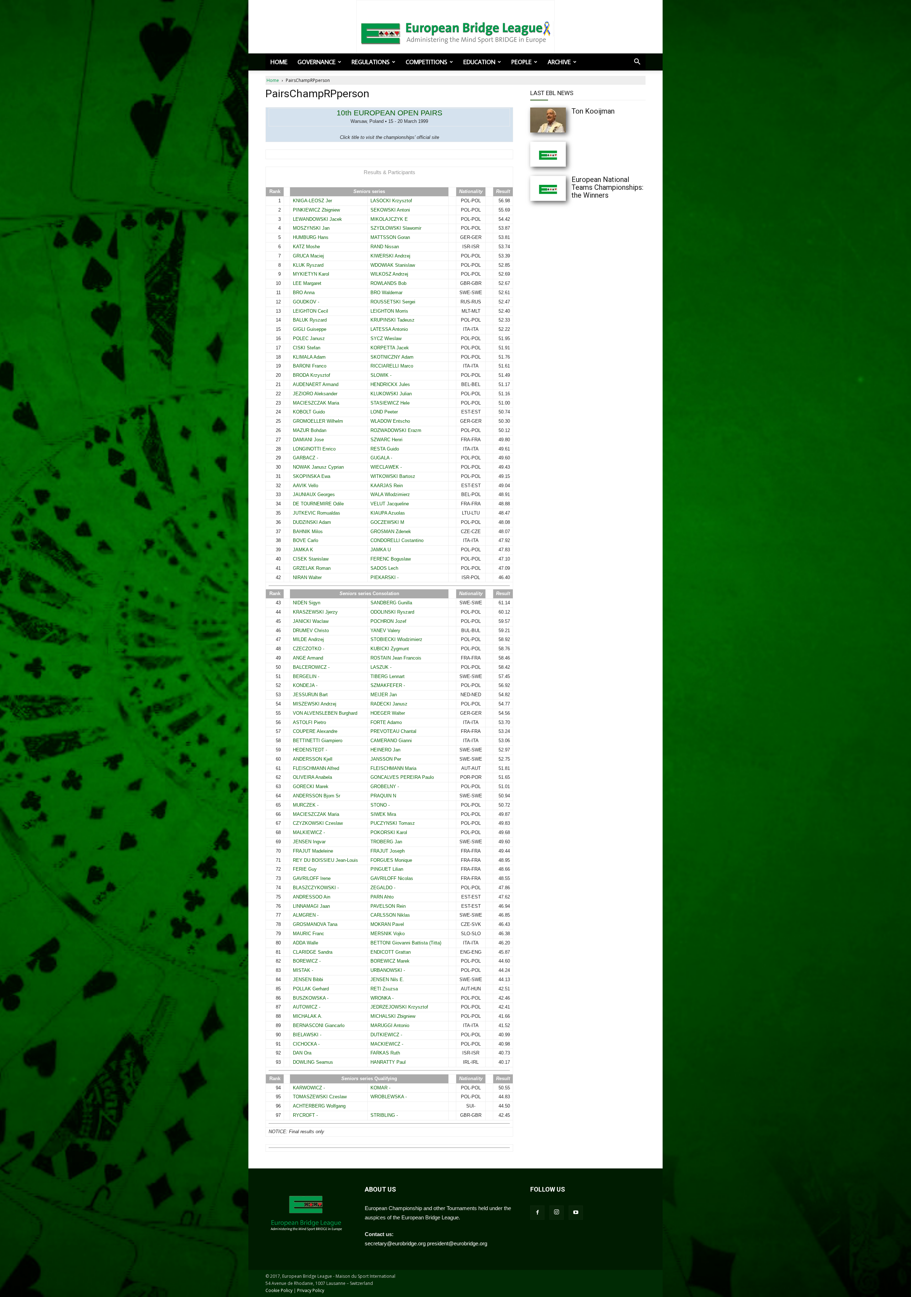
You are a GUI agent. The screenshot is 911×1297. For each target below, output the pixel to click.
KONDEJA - (305, 685)
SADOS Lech (384, 568)
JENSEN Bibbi (308, 979)
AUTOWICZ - (306, 1007)
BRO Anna (304, 292)
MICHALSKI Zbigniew (392, 1016)
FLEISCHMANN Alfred (316, 768)
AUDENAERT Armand (315, 384)
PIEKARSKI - (384, 577)
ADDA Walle (305, 943)
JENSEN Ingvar (309, 841)
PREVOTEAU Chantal (393, 731)
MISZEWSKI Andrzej (314, 704)
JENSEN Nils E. (387, 979)
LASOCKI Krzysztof (391, 200)
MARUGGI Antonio (389, 1025)
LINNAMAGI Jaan (311, 906)
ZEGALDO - (382, 887)
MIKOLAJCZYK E (389, 219)
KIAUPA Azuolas (387, 513)
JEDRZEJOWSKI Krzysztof (399, 1007)
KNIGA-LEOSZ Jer (312, 200)
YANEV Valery (385, 630)
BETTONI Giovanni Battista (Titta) (405, 943)
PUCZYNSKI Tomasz (392, 823)
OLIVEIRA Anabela (312, 777)
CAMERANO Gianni (391, 740)
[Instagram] (556, 1212)
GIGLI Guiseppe (309, 329)
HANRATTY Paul (388, 1062)
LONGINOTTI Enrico (314, 449)
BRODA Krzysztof (311, 375)
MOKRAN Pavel (387, 924)
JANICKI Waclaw (310, 621)
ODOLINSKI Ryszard (392, 612)
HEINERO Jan (385, 749)
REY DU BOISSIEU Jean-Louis (325, 860)
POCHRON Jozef (388, 621)
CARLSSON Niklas (390, 915)
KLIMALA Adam (309, 357)
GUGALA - (381, 457)
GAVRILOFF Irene (312, 878)
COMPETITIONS (426, 62)
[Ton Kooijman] (562, 120)
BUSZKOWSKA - (310, 998)
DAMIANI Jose (308, 439)
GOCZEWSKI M (387, 522)
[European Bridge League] (455, 32)
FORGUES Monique (391, 860)
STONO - (380, 805)
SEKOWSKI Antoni (390, 210)
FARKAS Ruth (385, 1053)
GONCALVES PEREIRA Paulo (402, 777)
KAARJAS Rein (386, 485)
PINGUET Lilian (386, 869)
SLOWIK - (380, 375)
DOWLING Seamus (313, 1062)
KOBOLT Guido (309, 412)
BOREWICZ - (307, 961)
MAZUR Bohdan (309, 430)
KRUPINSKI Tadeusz (392, 320)
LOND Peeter (384, 412)
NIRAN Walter (307, 577)
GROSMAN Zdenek (390, 531)
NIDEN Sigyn (306, 602)
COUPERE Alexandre (315, 731)
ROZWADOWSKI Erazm (395, 430)
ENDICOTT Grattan (390, 952)
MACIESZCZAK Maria (316, 403)
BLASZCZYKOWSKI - (316, 887)
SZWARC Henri (386, 439)
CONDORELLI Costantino (396, 540)
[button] (637, 62)
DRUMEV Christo (311, 630)
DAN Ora (302, 1053)
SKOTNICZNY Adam (392, 357)
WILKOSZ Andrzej (389, 274)
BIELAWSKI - (307, 1034)
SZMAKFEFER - (387, 685)
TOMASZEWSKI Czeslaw (320, 1096)
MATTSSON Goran (390, 237)
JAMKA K (303, 549)
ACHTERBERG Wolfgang (319, 1106)
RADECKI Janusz (388, 704)
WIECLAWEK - (386, 467)
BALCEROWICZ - (311, 667)
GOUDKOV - (306, 301)
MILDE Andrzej (308, 639)
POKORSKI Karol (388, 832)
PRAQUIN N (383, 795)
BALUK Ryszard (310, 320)
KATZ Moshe (306, 246)
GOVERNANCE (316, 62)
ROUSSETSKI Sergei (392, 301)
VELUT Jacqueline (389, 503)
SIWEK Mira (383, 814)
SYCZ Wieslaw (385, 338)
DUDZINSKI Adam (312, 522)
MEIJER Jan (383, 694)
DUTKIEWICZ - (386, 1034)
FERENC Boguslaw (390, 559)
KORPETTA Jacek (389, 347)
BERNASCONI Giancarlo (318, 1025)
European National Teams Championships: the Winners (607, 187)
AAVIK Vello (305, 485)
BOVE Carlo (305, 540)
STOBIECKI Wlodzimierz (396, 639)
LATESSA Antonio (389, 329)
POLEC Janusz (309, 338)
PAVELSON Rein (388, 906)
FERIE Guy (305, 869)
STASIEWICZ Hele (390, 403)
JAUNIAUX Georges (314, 494)
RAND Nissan (384, 246)
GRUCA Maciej (308, 256)
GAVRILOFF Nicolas (391, 878)
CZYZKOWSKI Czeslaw (318, 823)
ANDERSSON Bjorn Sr (316, 795)
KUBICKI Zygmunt (389, 648)
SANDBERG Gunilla (391, 602)
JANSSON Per (385, 759)
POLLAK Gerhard (311, 988)
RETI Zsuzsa (384, 988)
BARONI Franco (309, 366)
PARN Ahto (382, 897)
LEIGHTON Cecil (310, 311)
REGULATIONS (371, 62)
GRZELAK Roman (312, 568)
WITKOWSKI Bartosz (392, 476)
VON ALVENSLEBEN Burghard (325, 713)
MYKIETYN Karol (311, 274)
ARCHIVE (559, 62)
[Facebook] (537, 1212)
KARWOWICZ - (309, 1087)
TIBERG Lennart (387, 676)
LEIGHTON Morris (389, 311)
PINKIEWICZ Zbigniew (316, 210)
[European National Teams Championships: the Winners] (562, 188)
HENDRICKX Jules (390, 384)
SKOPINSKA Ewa (311, 476)
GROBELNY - (384, 786)
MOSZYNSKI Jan (311, 228)
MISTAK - (303, 970)
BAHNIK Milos (308, 531)
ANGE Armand (308, 658)
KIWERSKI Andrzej (390, 256)
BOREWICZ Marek (390, 961)
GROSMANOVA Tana (315, 924)
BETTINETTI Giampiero (317, 740)
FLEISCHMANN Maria (393, 768)
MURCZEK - (305, 805)
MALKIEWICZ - (309, 832)
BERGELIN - (306, 676)
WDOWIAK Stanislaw (392, 265)
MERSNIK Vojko (387, 933)
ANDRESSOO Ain (311, 897)
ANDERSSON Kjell (312, 759)
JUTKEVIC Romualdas (316, 513)
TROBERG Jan (386, 841)
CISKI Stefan (306, 347)
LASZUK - (380, 667)
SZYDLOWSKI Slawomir (395, 228)
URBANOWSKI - (387, 970)
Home (279, 62)
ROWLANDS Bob (388, 283)
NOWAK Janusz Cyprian (318, 467)
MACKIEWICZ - (386, 1044)
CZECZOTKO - (308, 648)
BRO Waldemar (386, 292)
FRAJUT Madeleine (313, 851)
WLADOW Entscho (390, 421)
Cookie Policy (279, 1290)
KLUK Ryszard (308, 265)
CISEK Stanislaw (310, 559)
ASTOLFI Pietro (309, 722)
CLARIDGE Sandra (312, 952)
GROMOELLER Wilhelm (318, 421)
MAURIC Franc (308, 933)
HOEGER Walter (387, 713)
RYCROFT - (305, 1115)
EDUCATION (479, 62)
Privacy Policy (310, 1290)
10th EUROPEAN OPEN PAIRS (389, 113)
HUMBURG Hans (310, 237)
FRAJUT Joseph (387, 851)
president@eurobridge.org (457, 1243)
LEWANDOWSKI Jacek (317, 219)
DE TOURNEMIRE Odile (318, 503)
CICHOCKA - (306, 1044)
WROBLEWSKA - (388, 1096)
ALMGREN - (305, 915)
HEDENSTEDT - (310, 749)
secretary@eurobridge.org (395, 1243)
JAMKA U (380, 549)
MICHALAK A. (307, 1016)
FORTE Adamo (386, 722)
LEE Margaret (307, 283)
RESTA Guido (384, 449)
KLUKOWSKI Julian (391, 393)
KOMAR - (380, 1087)
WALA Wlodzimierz (390, 494)
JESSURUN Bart (310, 694)
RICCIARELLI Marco (391, 366)
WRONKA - (382, 998)
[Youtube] (576, 1212)
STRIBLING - (384, 1115)
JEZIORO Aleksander (315, 393)
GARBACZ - (305, 457)
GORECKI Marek (310, 786)
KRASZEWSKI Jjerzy (315, 612)
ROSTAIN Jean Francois (395, 658)
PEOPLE (521, 62)
